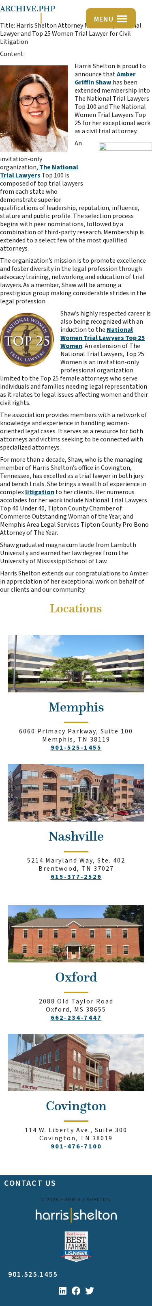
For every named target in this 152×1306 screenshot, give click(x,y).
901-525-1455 (76, 748)
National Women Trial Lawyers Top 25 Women (102, 337)
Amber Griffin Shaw (105, 78)
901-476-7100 (76, 1146)
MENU (103, 19)
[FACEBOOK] (76, 1291)
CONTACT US (30, 1183)
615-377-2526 (76, 877)
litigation (39, 492)
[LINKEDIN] (62, 1291)
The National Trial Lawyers (39, 171)
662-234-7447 (76, 1018)
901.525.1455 (33, 1274)
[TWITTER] (89, 1291)
